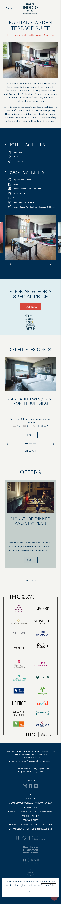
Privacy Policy (48, 885)
